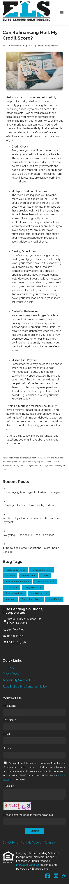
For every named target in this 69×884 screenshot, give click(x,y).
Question (8, 785)
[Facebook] (47, 876)
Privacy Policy (11, 673)
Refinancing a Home (48, 45)
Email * (7, 734)
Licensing (8, 667)
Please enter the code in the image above (28, 814)
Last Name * (10, 720)
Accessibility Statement (16, 680)
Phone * (8, 748)
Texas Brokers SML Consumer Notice (25, 686)
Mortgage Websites (28, 864)
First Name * (10, 705)
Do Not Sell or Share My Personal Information (29, 842)
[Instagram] (56, 876)
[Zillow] (63, 876)
